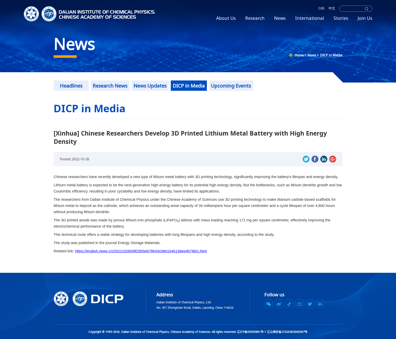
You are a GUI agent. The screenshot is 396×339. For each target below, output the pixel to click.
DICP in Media (331, 55)
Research (255, 18)
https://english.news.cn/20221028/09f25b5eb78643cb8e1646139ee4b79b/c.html (141, 251)
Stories (341, 18)
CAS (321, 8)
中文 (332, 8)
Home (299, 55)
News (280, 18)
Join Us (365, 18)
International (309, 18)
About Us (226, 18)
